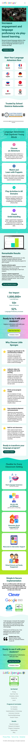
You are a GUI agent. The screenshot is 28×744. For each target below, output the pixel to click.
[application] (14, 14)
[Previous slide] (3, 114)
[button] (14, 14)
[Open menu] (24, 3)
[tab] (6, 121)
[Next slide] (24, 114)
